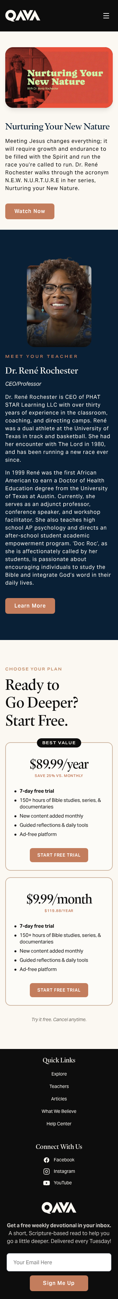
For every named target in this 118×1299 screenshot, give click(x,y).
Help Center (59, 1124)
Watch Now (29, 211)
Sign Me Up (59, 1283)
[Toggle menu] (106, 15)
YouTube (63, 1183)
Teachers (59, 1086)
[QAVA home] (22, 16)
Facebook (64, 1160)
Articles (59, 1099)
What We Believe (59, 1111)
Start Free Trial (58, 990)
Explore (59, 1074)
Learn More (30, 605)
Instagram (64, 1171)
